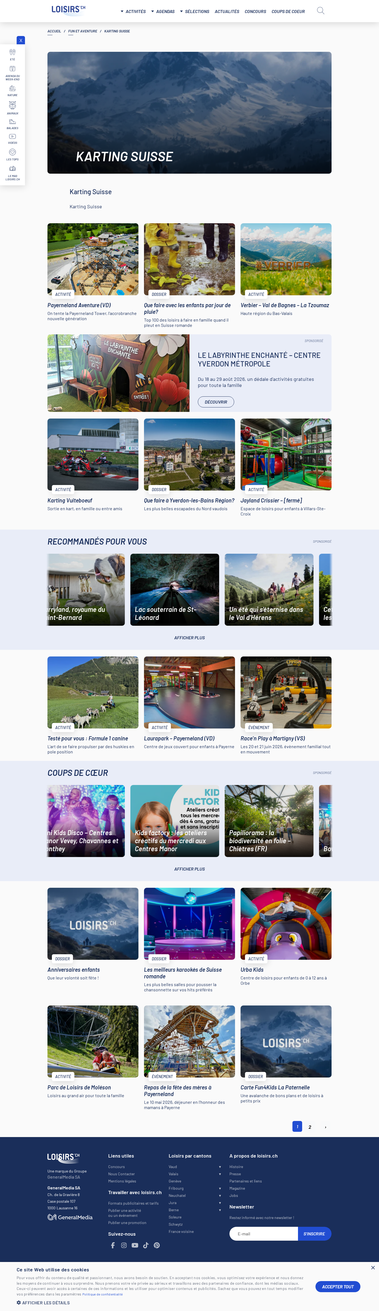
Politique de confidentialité (102, 1294)
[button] (162, 1302)
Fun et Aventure (82, 31)
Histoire (236, 1166)
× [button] (373, 1268)
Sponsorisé (314, 341)
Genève (175, 1181)
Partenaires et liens (245, 1181)
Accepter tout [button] (338, 1286)
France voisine (181, 1231)
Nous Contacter (121, 1173)
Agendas (165, 11)
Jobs (233, 1195)
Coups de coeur (288, 11)
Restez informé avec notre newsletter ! (261, 1217)
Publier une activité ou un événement (124, 1213)
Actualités (227, 11)
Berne (174, 1209)
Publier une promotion (127, 1222)
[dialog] (189, 1286)
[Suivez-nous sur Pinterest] (157, 1245)
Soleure (175, 1217)
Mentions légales (122, 1181)
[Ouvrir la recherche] (320, 10)
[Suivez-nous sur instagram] (124, 1245)
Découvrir (216, 401)
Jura (172, 1202)
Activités (136, 11)
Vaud (173, 1166)
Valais (173, 1173)
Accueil (54, 31)
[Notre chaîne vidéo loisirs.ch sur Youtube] (135, 1245)
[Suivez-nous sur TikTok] (146, 1245)
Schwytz (176, 1224)
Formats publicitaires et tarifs (133, 1203)
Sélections (197, 11)
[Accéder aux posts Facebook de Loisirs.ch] (113, 1245)
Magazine (237, 1188)
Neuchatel (177, 1195)
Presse (235, 1173)
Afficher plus (189, 637)
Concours (255, 11)
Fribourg (176, 1188)
